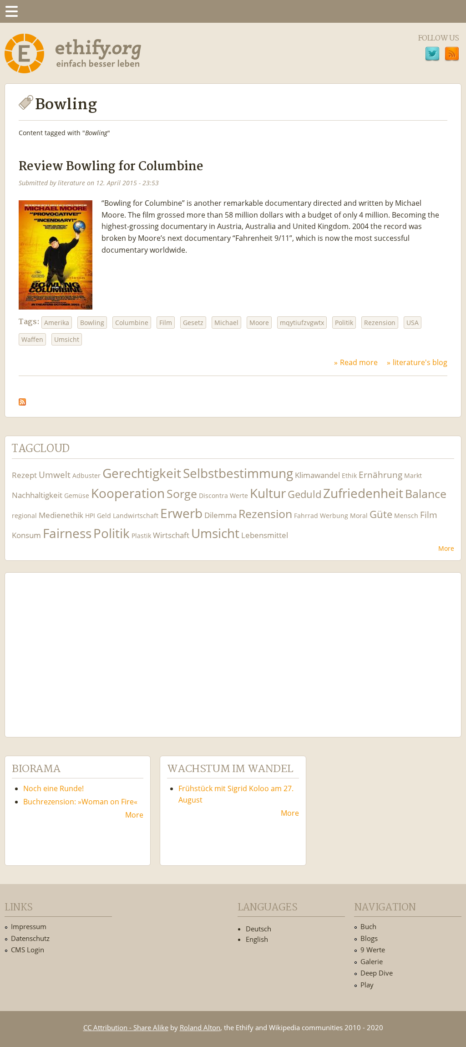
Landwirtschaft (135, 515)
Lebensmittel (264, 535)
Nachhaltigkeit (37, 495)
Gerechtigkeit (141, 473)
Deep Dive (376, 972)
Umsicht (66, 339)
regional (24, 515)
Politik (344, 322)
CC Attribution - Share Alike (125, 1027)
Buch (368, 926)
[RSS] (452, 55)
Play (367, 984)
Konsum (26, 535)
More (446, 548)
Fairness (67, 533)
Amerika (56, 322)
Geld (104, 515)
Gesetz (193, 322)
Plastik (141, 535)
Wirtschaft (171, 535)
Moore (259, 322)
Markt (413, 475)
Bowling (92, 322)
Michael (226, 322)
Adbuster (86, 475)
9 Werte (372, 949)
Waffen (32, 339)
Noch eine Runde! (53, 788)
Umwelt (55, 474)
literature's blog (420, 362)
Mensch (406, 515)
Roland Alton (200, 1027)
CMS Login (27, 949)
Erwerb (181, 513)
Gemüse (76, 495)
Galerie (371, 961)
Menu (11, 11)
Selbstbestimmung (238, 473)
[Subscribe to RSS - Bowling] (22, 400)
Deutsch (258, 928)
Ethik (349, 475)
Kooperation (128, 493)
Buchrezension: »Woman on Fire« (80, 802)
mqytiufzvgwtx (302, 322)
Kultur (268, 493)
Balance (425, 493)
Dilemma (220, 515)
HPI (90, 515)
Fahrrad (306, 515)
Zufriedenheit (363, 493)
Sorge (182, 493)
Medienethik (61, 515)
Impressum (28, 926)
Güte (381, 514)
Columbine (131, 322)
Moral (359, 515)
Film (165, 322)
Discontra (213, 495)
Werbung (334, 515)
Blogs (369, 938)
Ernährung (380, 474)
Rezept (24, 475)
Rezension (379, 322)
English (257, 939)
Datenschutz (30, 938)
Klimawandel (317, 475)
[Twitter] (432, 55)
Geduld (304, 494)
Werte (239, 495)
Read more (359, 362)
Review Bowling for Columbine (111, 167)
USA (412, 322)
